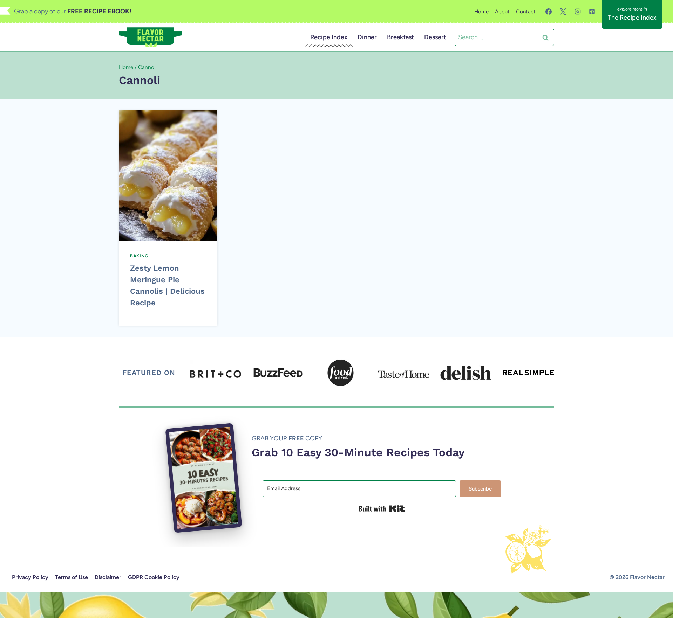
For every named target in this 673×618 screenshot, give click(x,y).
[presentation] (168, 175)
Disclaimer (108, 577)
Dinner (367, 37)
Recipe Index (328, 37)
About (502, 11)
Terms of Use (71, 577)
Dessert (435, 37)
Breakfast (400, 37)
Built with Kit (382, 508)
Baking (139, 255)
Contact (526, 11)
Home (481, 11)
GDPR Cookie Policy (153, 577)
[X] (563, 11)
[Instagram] (577, 11)
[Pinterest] (592, 11)
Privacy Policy (30, 577)
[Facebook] (548, 11)
